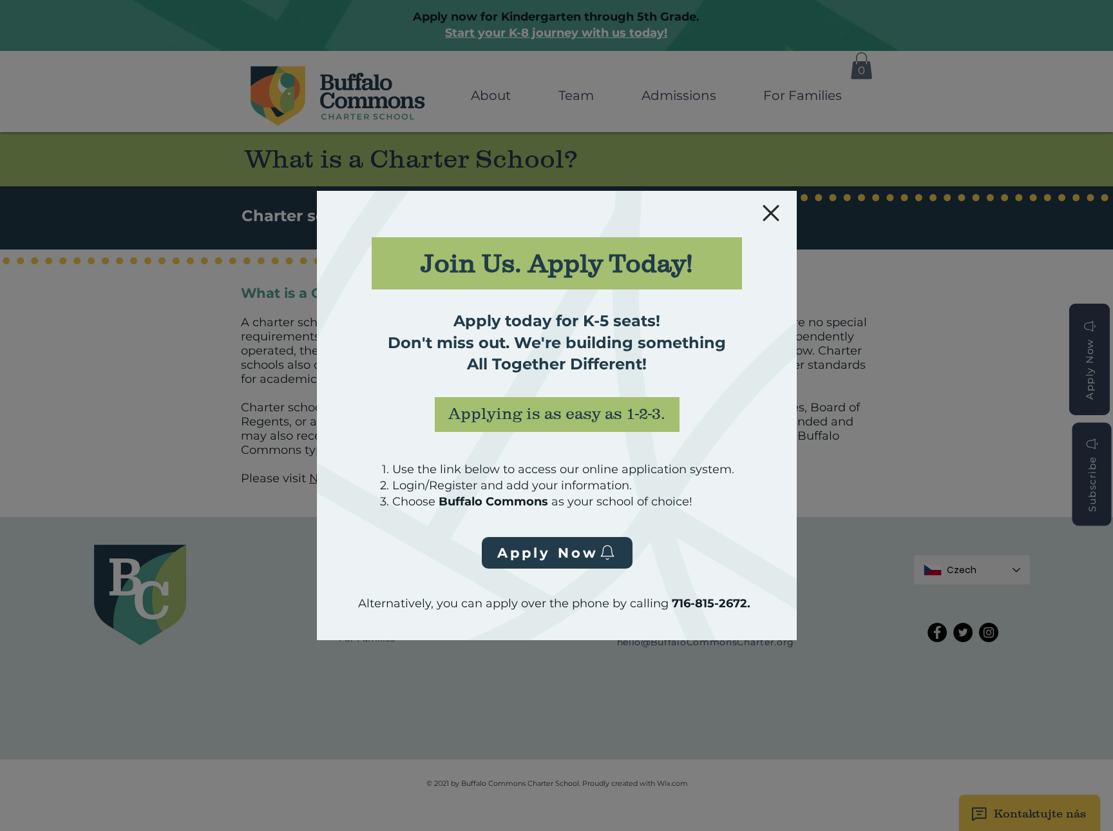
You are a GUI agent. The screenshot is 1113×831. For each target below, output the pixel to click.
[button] (771, 213)
